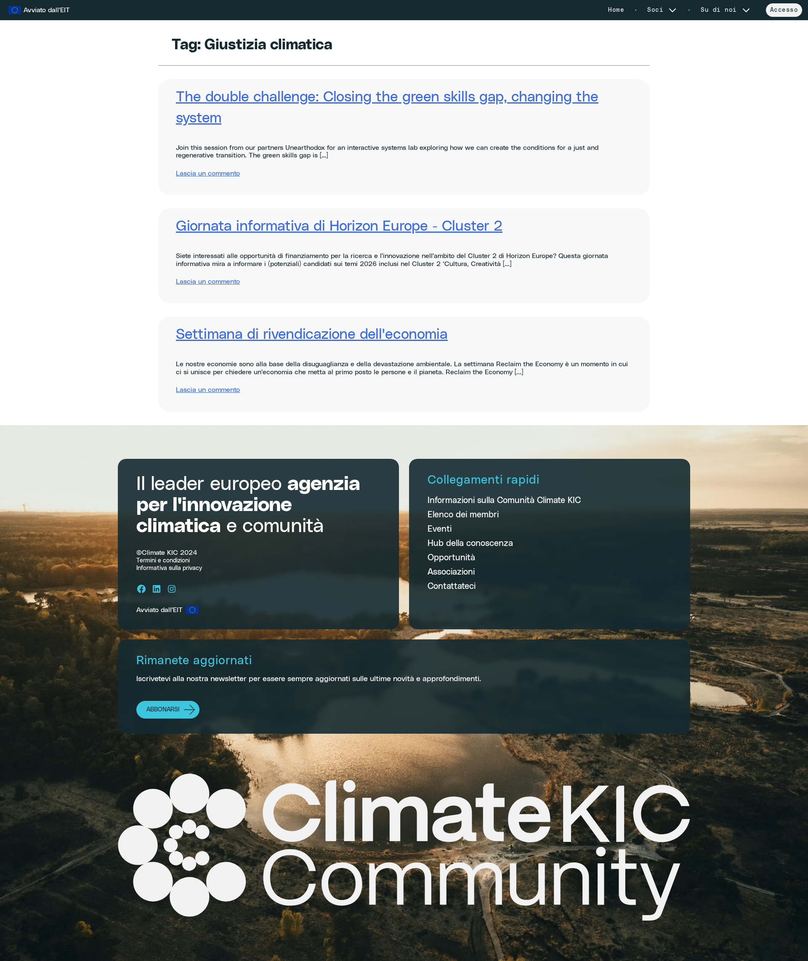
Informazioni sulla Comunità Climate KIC (504, 500)
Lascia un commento (208, 173)
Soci (655, 10)
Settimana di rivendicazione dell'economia (312, 334)
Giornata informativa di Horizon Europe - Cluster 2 (339, 226)
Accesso (784, 10)
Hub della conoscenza (470, 543)
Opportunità (451, 558)
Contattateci (452, 586)
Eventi (440, 529)
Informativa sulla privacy (169, 568)
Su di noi (719, 10)
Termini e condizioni (163, 561)
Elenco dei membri (463, 515)
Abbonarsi (162, 710)
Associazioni (451, 572)
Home (616, 10)
